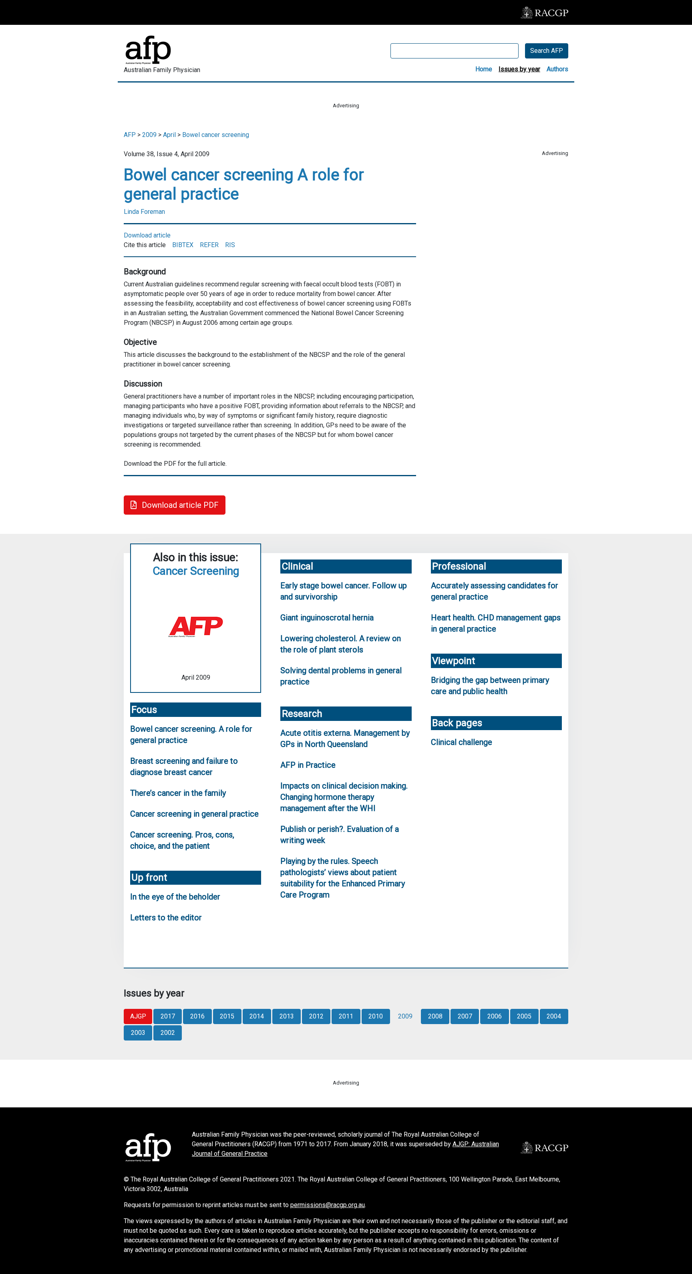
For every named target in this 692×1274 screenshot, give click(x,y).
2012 (316, 1016)
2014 (256, 1016)
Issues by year (519, 69)
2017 (168, 1016)
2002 (168, 1033)
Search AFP (546, 50)
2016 (197, 1016)
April (169, 135)
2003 (138, 1033)
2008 (435, 1016)
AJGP (138, 1016)
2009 (149, 135)
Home (483, 69)
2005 (524, 1016)
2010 (375, 1016)
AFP (130, 135)
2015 (227, 1016)
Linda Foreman (144, 211)
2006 (494, 1016)
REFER (209, 245)
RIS (230, 245)
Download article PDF (179, 505)
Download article (147, 235)
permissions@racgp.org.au (327, 1205)
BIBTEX (182, 245)
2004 (554, 1016)
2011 (346, 1016)
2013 (287, 1016)
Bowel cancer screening (215, 135)
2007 (465, 1016)
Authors (557, 69)
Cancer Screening (196, 571)
